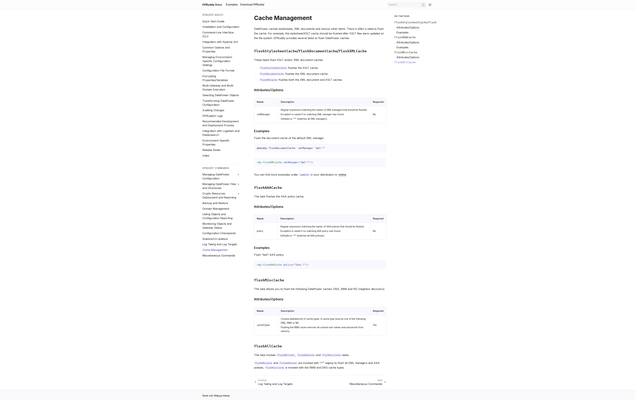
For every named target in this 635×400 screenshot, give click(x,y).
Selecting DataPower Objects (220, 95)
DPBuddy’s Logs (212, 116)
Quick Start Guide (213, 21)
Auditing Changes (213, 110)
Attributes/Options (407, 27)
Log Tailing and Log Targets (219, 244)
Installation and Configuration (220, 26)
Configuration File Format (218, 70)
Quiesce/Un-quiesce (215, 238)
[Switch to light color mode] (430, 4)
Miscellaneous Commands (218, 255)
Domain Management (215, 208)
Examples (402, 32)
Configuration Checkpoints (219, 233)
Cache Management (215, 250)
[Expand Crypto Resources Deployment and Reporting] (238, 193)
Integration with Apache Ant (220, 42)
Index (205, 155)
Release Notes (211, 150)
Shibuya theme (222, 395)
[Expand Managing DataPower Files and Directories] (238, 184)
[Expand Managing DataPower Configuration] (238, 174)
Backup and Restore (215, 203)
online (342, 174)
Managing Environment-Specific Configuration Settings (217, 61)
